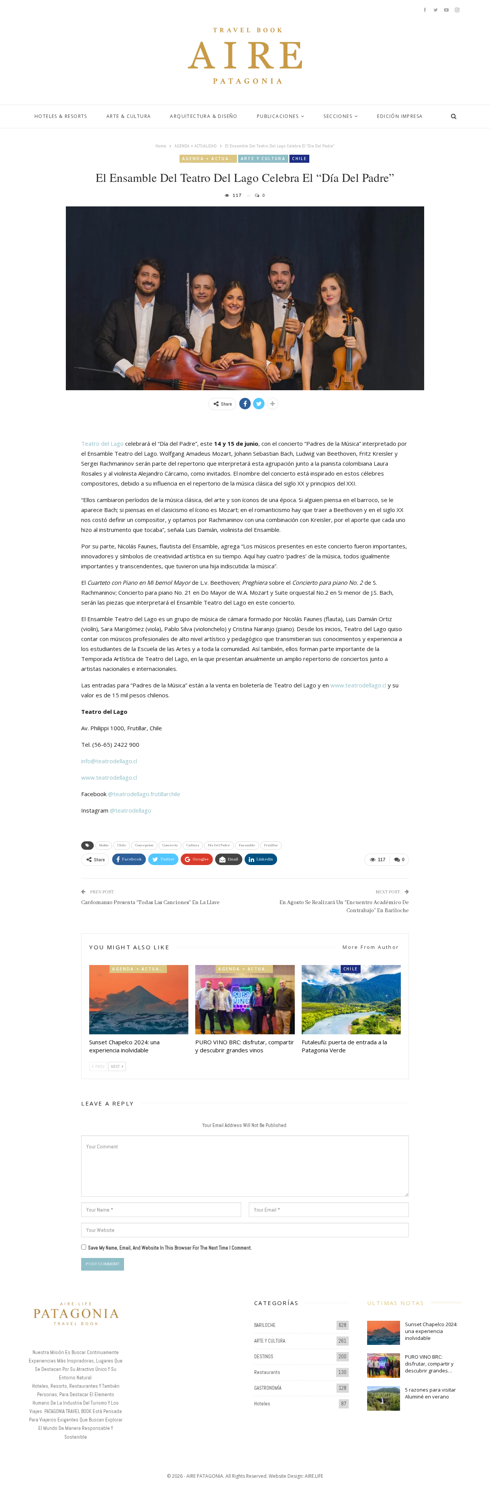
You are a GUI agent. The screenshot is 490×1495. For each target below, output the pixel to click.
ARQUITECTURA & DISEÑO (203, 116)
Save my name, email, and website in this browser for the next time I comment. (170, 1248)
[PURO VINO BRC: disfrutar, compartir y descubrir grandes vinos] (244, 999)
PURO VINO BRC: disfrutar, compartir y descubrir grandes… (429, 1363)
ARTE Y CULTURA (263, 158)
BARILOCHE (265, 1325)
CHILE (299, 158)
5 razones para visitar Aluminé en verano (430, 1393)
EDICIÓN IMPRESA (400, 116)
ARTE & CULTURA (128, 116)
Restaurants (267, 1372)
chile (121, 845)
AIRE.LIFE (314, 1476)
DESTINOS (263, 1356)
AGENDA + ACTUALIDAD (209, 158)
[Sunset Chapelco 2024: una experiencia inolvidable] (138, 999)
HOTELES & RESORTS (60, 116)
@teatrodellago (130, 810)
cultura (192, 845)
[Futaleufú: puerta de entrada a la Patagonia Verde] (351, 999)
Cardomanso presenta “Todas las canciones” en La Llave (150, 902)
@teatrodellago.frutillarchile (144, 794)
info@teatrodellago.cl (109, 761)
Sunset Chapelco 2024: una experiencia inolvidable (431, 1331)
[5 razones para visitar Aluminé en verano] (383, 1398)
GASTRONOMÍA (267, 1388)
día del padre (219, 845)
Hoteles (262, 1403)
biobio (103, 845)
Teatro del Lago (102, 443)
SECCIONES (337, 116)
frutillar (271, 845)
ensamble (247, 845)
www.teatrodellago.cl (358, 685)
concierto (170, 845)
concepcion (144, 845)
